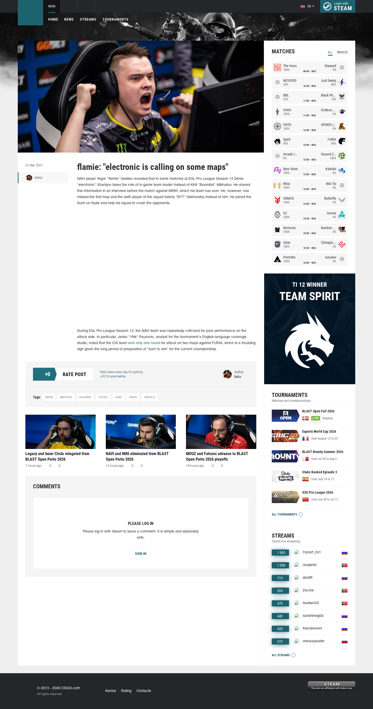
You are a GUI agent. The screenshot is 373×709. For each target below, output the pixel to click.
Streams (88, 19)
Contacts (144, 691)
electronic (66, 397)
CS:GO (103, 397)
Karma (110, 691)
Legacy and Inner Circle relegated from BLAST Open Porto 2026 (57, 456)
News (51, 6)
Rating (126, 691)
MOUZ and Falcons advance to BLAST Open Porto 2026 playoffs (217, 456)
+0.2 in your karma (112, 376)
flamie (49, 397)
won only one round (144, 343)
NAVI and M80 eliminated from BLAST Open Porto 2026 (137, 456)
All (330, 52)
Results (342, 52)
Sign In (140, 554)
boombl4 (85, 397)
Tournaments (116, 19)
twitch (133, 397)
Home (53, 19)
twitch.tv (149, 397)
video (118, 397)
